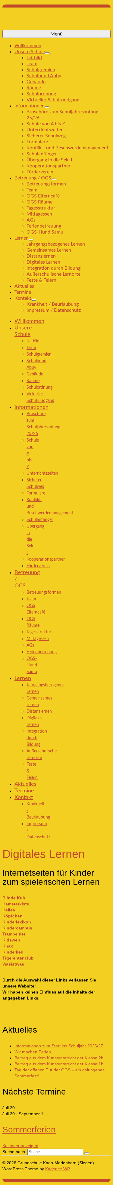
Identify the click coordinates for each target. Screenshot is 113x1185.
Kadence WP (57, 1168)
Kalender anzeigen (20, 1145)
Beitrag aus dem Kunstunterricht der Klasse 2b (58, 1057)
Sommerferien (29, 1129)
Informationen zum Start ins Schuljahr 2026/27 (58, 1045)
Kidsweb (11, 940)
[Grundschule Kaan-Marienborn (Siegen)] (56, 21)
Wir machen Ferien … (35, 1051)
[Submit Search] (86, 1153)
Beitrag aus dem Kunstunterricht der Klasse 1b (58, 1063)
